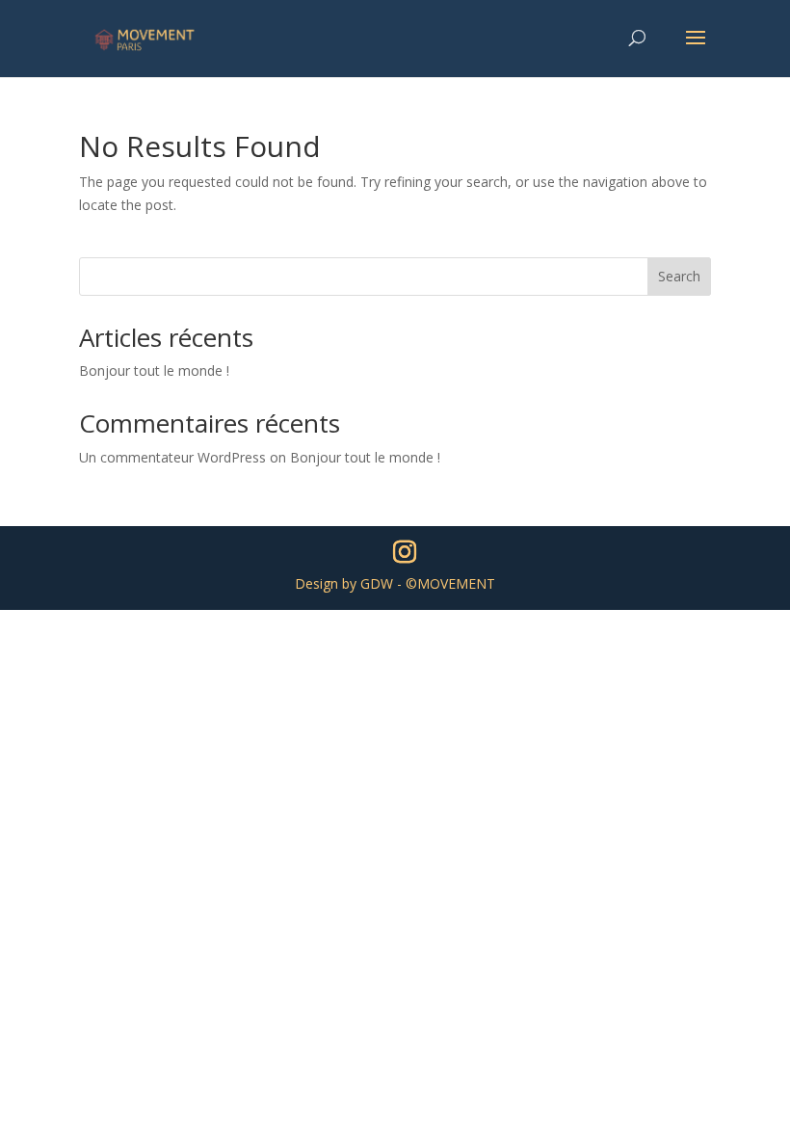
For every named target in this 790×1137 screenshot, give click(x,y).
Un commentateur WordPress (172, 457)
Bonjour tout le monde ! (154, 370)
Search (679, 276)
